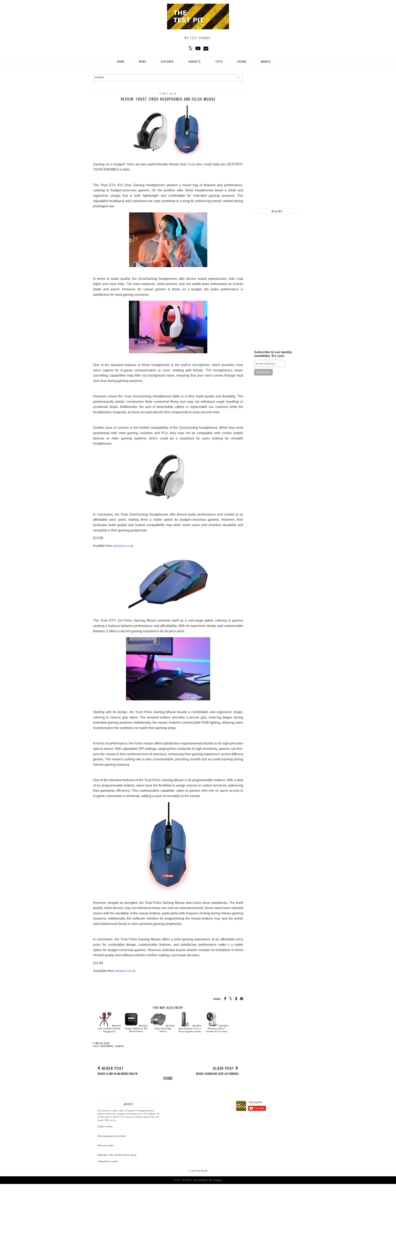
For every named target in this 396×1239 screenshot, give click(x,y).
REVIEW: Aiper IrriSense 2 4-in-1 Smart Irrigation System (190, 1028)
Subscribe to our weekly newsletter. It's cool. (273, 354)
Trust (191, 164)
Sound (241, 61)
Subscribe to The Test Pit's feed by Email (117, 1155)
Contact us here (105, 1126)
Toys (219, 61)
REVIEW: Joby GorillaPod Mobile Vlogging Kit (109, 1028)
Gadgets (195, 61)
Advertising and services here (112, 1136)
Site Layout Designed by (198, 1180)
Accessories (107, 1046)
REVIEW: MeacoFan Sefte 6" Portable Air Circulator (217, 1028)
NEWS (142, 61)
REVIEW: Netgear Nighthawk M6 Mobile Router (136, 1028)
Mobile (266, 61)
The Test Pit (201, 1171)
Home (121, 61)
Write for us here (106, 1145)
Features (167, 61)
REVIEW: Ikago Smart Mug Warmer (164, 1028)
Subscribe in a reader (108, 1161)
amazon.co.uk (123, 546)
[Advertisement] (277, 136)
